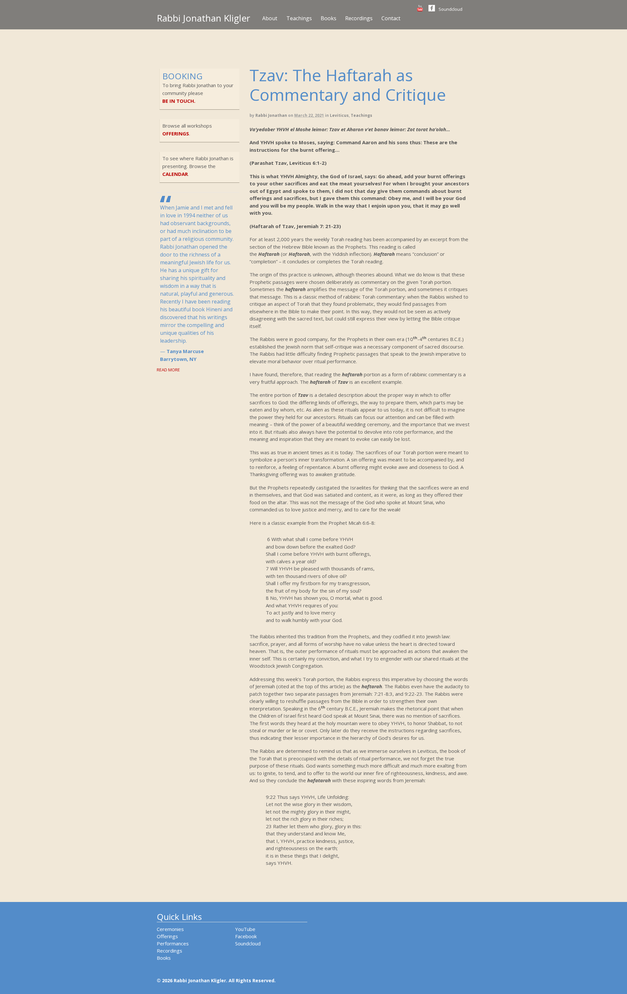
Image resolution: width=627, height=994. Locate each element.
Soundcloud (450, 9)
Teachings (299, 18)
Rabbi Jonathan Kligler (203, 18)
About (269, 18)
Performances (173, 943)
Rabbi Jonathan (271, 115)
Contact (390, 18)
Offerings (167, 936)
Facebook (246, 936)
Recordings (359, 18)
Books (328, 18)
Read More (168, 370)
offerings (175, 133)
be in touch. (178, 101)
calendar (175, 174)
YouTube (245, 929)
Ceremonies (170, 929)
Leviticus (339, 115)
